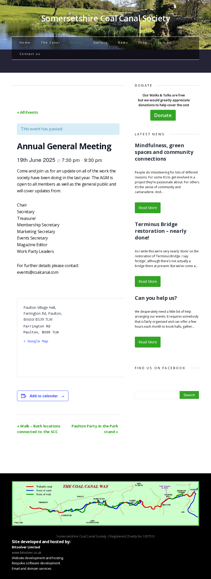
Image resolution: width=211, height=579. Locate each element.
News (123, 42)
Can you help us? (156, 297)
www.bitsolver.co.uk (26, 552)
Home (25, 42)
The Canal (50, 42)
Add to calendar (44, 395)
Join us (164, 42)
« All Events (27, 112)
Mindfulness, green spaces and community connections (164, 152)
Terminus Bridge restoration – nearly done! (160, 231)
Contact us (30, 54)
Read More (147, 207)
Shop (143, 42)
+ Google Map (35, 341)
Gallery (100, 42)
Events (76, 42)
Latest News (150, 134)
